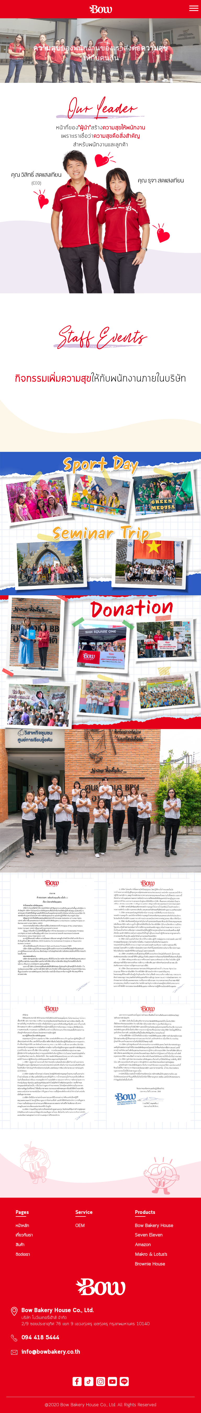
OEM (80, 1225)
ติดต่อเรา (23, 1254)
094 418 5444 (40, 1338)
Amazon (143, 1245)
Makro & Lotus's (151, 1254)
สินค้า (20, 1245)
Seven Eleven (149, 1235)
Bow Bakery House (154, 1225)
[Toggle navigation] (192, 9)
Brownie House (150, 1264)
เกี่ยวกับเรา (24, 1235)
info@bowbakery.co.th (50, 1352)
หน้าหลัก (22, 1225)
